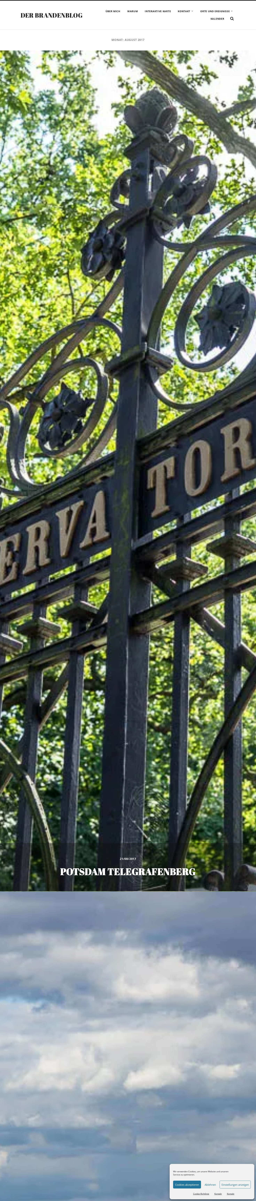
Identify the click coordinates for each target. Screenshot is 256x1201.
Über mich (113, 11)
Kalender (217, 18)
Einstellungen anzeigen (235, 1184)
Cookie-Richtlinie (201, 1193)
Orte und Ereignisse (215, 11)
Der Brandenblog (52, 15)
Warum (132, 11)
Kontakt (218, 1193)
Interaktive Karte (158, 11)
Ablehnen (210, 1184)
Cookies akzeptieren (187, 1184)
